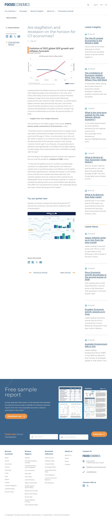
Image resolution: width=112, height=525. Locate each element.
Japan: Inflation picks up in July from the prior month (95, 240)
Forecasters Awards (65, 11)
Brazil (6, 458)
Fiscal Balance (50, 475)
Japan (7, 479)
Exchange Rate (50, 467)
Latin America (29, 480)
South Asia (28, 497)
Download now (15, 416)
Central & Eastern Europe (31, 461)
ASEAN (27, 458)
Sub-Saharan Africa (31, 505)
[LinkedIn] (84, 486)
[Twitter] (87, 486)
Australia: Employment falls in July (96, 345)
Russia (7, 482)
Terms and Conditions (62, 515)
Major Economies (31, 483)
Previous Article (40, 273)
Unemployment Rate (50, 471)
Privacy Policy (36, 515)
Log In (96, 5)
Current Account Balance (51, 479)
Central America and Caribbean (30, 466)
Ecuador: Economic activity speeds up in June (95, 311)
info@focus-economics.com (96, 467)
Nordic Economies (31, 491)
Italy (6, 476)
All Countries (9, 492)
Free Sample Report (13, 43)
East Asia (28, 473)
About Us (50, 11)
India (6, 473)
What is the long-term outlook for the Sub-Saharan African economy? (96, 116)
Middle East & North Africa (29, 487)
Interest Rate (49, 464)
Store (67, 458)
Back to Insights (11, 17)
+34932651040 (91, 472)
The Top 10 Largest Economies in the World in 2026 (94, 40)
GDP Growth (49, 458)
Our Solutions (10, 11)
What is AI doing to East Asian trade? (94, 196)
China (7, 461)
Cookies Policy (48, 515)
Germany (8, 470)
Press (67, 461)
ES (106, 5)
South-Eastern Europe (30, 501)
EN (101, 5)
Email (61, 433)
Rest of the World (31, 494)
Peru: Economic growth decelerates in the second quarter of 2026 (95, 276)
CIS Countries (29, 470)
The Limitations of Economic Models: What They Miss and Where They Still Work (96, 76)
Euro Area (8, 464)
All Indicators (49, 483)
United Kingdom (11, 485)
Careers (67, 464)
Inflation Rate (49, 461)
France (7, 467)
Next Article (65, 273)
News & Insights (36, 11)
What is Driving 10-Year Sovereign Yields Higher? (95, 159)
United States (10, 489)
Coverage (23, 11)
